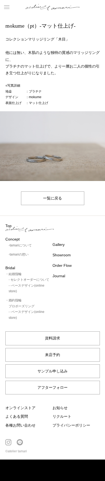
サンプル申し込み (52, 371)
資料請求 (52, 338)
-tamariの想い (19, 254)
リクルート (61, 416)
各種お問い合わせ (20, 425)
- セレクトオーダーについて (29, 280)
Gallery (58, 244)
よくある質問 (16, 416)
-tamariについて (20, 245)
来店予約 (52, 355)
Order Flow (62, 265)
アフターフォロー (52, 387)
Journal (58, 276)
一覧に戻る (52, 198)
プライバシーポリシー (71, 425)
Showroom (61, 255)
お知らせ (60, 408)
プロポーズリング (21, 306)
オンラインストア (20, 408)
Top (8, 226)
